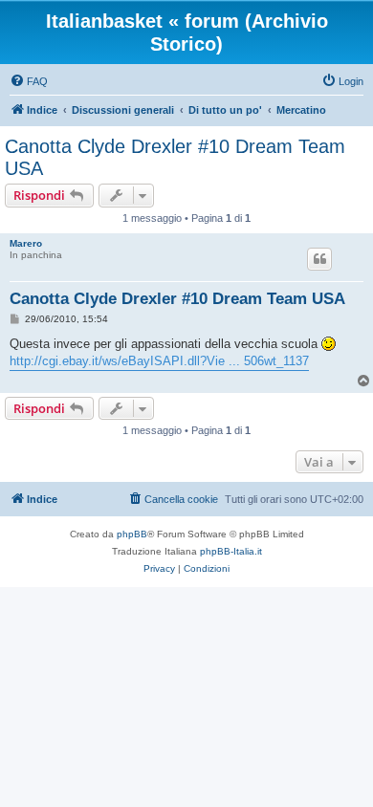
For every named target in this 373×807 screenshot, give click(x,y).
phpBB (132, 534)
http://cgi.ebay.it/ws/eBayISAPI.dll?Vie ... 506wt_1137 (159, 361)
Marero (26, 243)
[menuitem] (29, 81)
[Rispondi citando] (319, 259)
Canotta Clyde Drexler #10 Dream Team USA (175, 157)
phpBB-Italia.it (231, 551)
